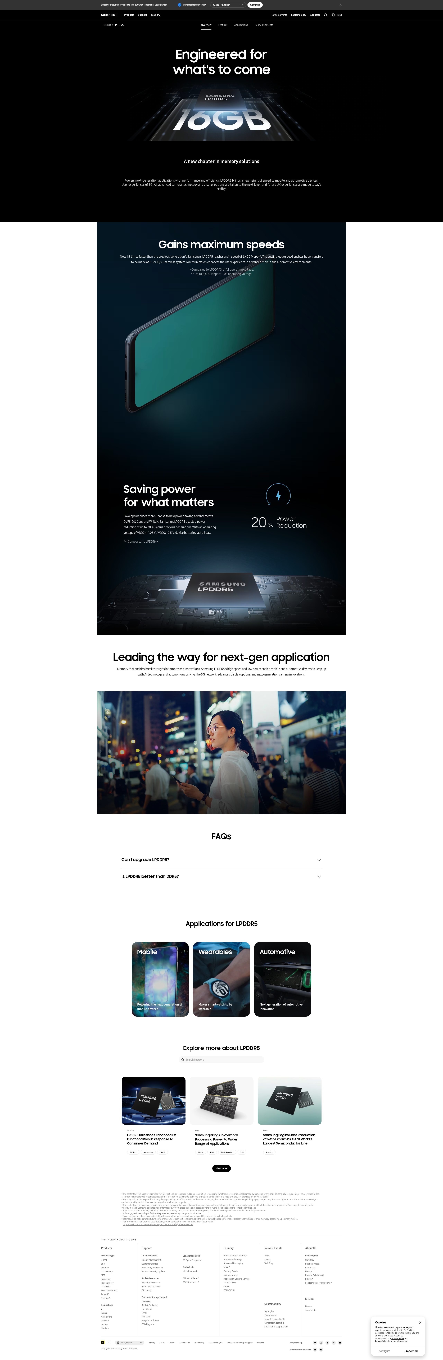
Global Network (190, 1271)
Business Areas (312, 1263)
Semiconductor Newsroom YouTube (321, 1350)
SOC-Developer (190, 1282)
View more (221, 1168)
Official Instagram (315, 1343)
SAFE (227, 1267)
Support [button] (142, 15)
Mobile (104, 1324)
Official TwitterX (321, 1343)
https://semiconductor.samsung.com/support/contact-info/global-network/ (158, 1224)
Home (103, 1239)
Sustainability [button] (298, 15)
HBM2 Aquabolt (227, 1152)
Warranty (146, 1316)
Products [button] (129, 15)
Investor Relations (313, 1275)
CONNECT (228, 1290)
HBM (212, 1152)
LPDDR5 (133, 1152)
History (308, 1271)
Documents (147, 1309)
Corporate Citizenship (274, 1322)
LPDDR (106, 25)
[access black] (103, 1342)
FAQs (144, 1312)
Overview (206, 25)
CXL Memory (107, 1271)
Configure (384, 1351)
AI (102, 1309)
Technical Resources (151, 1282)
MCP (103, 1275)
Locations (309, 1298)
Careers (308, 1306)
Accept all (411, 1351)
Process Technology (233, 1259)
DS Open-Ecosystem (192, 1260)
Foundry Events (231, 1271)
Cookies (172, 1343)
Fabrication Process (151, 1286)
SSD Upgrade (148, 1324)
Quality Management (151, 1259)
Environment (270, 1315)
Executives (310, 1267)
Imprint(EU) (199, 1343)
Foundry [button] (155, 15)
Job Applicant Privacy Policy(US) (239, 1343)
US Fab (227, 1286)
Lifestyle (105, 1328)
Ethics (308, 1279)
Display (104, 1298)
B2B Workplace (190, 1278)
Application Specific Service (236, 1278)
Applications (241, 25)
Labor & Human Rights (274, 1319)
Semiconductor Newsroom (317, 1282)
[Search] (182, 1059)
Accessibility (184, 1343)
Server (104, 1312)
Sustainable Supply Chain (276, 1326)
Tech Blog (269, 1263)
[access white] (108, 1342)
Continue (255, 5)
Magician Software (150, 1320)
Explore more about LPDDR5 (221, 1048)
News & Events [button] (279, 15)
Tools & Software (149, 1305)
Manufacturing (230, 1275)
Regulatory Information (153, 1267)
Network (105, 1320)
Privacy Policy (397, 1338)
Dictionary (146, 1290)
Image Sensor (107, 1282)
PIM (242, 1152)
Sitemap (260, 1343)
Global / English (221, 5)
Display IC (105, 1286)
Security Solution (109, 1290)
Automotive (148, 1152)
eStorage (105, 1267)
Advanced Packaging (233, 1263)
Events (267, 1259)
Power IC (105, 1294)
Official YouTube (340, 1343)
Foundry (269, 1152)
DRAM (162, 1152)
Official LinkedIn (334, 1343)
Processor (105, 1279)
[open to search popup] (325, 15)
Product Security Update (153, 1271)
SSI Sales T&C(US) (215, 1343)
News (266, 1255)
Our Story (309, 1259)
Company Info (311, 1255)
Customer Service (150, 1263)
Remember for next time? (194, 4)
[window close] (420, 1322)
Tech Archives (230, 1282)
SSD (103, 1263)
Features (222, 25)
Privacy (152, 1343)
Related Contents (264, 25)
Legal (162, 1343)
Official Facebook (327, 1343)
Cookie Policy (381, 1341)
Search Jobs (310, 1310)
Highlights (269, 1311)
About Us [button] (315, 15)
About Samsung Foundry (235, 1255)
